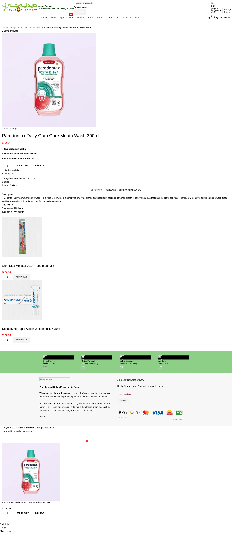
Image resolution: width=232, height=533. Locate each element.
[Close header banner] (3, 436)
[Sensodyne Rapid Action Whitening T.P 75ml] (22, 300)
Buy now (39, 166)
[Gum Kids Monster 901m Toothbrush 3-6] (22, 237)
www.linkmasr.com (23, 431)
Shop (13, 27)
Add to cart (23, 166)
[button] (21, 277)
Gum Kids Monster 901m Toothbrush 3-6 (28, 265)
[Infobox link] (116, 10)
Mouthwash (35, 27)
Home (5, 27)
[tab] (97, 190)
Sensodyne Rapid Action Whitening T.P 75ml (31, 328)
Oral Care (23, 27)
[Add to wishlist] (5, 260)
